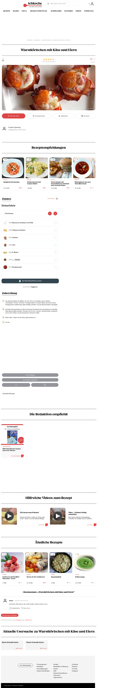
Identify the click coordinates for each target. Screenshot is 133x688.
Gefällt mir (26, 608)
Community (89, 11)
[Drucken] (44, 385)
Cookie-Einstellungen (43, 671)
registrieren (28, 620)
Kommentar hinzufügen (10, 615)
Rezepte (6, 11)
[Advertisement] (48, 475)
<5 (3, 59)
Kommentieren (16, 608)
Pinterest (74, 666)
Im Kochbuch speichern (30, 380)
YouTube (74, 669)
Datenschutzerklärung (60, 673)
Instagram (75, 671)
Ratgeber (69, 11)
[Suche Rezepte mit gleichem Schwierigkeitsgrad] (92, 59)
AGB (54, 671)
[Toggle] (91, 4)
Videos (78, 11)
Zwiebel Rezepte (9, 393)
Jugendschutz (57, 677)
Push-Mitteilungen (42, 669)
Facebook (75, 664)
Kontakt (55, 664)
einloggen (18, 620)
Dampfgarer (56, 11)
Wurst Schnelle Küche (10, 642)
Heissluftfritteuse (38, 11)
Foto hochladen (30, 375)
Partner (55, 669)
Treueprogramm (42, 664)
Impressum (56, 675)
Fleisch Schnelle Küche (35, 642)
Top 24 (24, 11)
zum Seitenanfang (25, 665)
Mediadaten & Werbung (60, 666)
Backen (16, 11)
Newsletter (40, 666)
